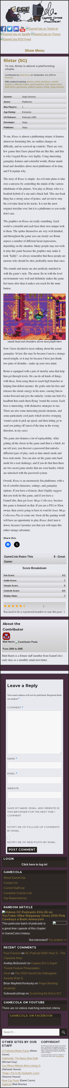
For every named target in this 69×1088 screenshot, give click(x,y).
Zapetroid (7, 1084)
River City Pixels (10, 1080)
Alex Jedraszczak (60, 1056)
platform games (35, 87)
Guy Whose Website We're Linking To (21, 1065)
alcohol (30, 82)
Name (12, 758)
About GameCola (14, 877)
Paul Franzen (12, 953)
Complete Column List (17, 893)
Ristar (46, 87)
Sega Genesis (57, 87)
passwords (21, 87)
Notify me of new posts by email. (31, 842)
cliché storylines (42, 82)
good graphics (37, 84)
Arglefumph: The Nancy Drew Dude (20, 1058)
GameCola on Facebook (31, 1015)
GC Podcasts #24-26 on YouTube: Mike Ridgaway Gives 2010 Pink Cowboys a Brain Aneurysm (33, 915)
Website (13, 788)
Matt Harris (25, 75)
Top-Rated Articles (15, 898)
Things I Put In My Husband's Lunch (20, 1073)
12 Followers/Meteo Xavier (15, 1050)
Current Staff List (14, 887)
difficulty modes (21, 84)
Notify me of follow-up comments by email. (33, 829)
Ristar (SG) (15, 60)
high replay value (53, 84)
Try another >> (58, 939)
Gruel (7, 973)
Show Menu (34, 50)
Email (12, 773)
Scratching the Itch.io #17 (45, 993)
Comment (15, 707)
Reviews (9, 77)
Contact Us (11, 882)
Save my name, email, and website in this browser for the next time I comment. (33, 812)
